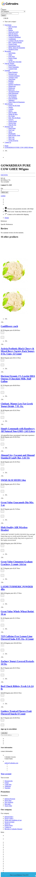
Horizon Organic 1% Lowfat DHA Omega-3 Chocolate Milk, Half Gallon (18, 379)
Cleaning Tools (13, 77)
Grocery (10, 119)
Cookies (10, 109)
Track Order (8, 806)
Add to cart (5, 192)
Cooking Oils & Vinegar (15, 40)
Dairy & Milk (12, 112)
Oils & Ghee (12, 123)
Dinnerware (12, 86)
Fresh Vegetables (13, 67)
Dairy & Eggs (12, 26)
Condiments (12, 39)
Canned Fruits (12, 69)
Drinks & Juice (13, 114)
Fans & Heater (12, 98)
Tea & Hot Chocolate (14, 62)
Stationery (11, 100)
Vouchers (7, 788)
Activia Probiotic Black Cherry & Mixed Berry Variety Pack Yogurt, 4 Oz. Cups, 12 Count (18, 351)
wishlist (3, 196)
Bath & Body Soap (14, 135)
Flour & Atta (12, 125)
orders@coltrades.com (11, 763)
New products (9, 802)
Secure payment (9, 822)
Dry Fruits (11, 116)
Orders (7, 782)
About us (7, 824)
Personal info (9, 781)
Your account (6, 774)
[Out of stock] (2, 387)
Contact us (8, 827)
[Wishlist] (2, 337)
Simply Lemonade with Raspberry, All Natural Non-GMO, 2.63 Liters (18, 429)
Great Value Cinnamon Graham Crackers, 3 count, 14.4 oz (17, 563)
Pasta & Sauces (13, 33)
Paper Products (13, 72)
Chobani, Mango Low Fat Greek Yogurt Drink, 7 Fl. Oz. (17, 405)
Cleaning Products (14, 76)
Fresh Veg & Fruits (14, 105)
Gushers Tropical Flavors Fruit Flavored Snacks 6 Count (16, 712)
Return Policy (9, 825)
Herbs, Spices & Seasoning (16, 48)
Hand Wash (12, 128)
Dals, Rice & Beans (14, 118)
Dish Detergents (13, 93)
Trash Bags (11, 79)
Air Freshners (12, 97)
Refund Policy (9, 816)
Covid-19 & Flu (13, 140)
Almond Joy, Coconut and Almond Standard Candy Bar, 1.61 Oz (18, 456)
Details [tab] (7, 218)
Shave (10, 132)
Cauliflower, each (9, 326)
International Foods (14, 46)
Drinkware (11, 88)
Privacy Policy (9, 818)
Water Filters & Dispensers (16, 102)
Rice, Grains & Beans (15, 42)
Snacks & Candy (13, 32)
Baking (10, 30)
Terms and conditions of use (13, 820)
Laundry (11, 83)
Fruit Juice (11, 56)
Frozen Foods (12, 44)
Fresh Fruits (12, 65)
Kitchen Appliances (14, 84)
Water (10, 55)
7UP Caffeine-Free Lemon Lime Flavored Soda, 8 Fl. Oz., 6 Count (17, 637)
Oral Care (11, 130)
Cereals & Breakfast (14, 37)
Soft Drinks (11, 53)
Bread (10, 28)
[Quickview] (2, 335)
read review (4, 175)
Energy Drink (12, 58)
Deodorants (11, 133)
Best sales (8, 804)
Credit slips (8, 784)
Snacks (10, 107)
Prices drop (8, 800)
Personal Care (12, 74)
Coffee (10, 60)
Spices (10, 111)
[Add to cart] (2, 332)
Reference (4, 221)
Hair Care (11, 137)
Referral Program (10, 799)
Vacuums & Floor (13, 91)
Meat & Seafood (13, 35)
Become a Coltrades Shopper (13, 829)
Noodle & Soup (13, 49)
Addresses (8, 786)
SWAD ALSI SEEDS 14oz (13, 480)
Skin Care (11, 139)
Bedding (11, 81)
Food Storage (12, 95)
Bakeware (11, 90)
